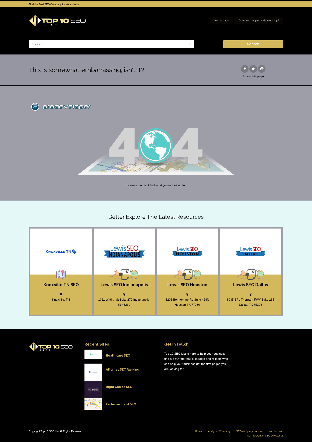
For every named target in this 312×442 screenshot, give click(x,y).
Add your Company (219, 431)
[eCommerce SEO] (133, 274)
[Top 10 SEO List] (58, 20)
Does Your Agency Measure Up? (259, 20)
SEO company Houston (249, 431)
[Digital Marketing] (124, 274)
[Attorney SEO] (115, 274)
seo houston (276, 431)
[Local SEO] (61, 274)
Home (198, 431)
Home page (221, 20)
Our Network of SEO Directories (265, 435)
